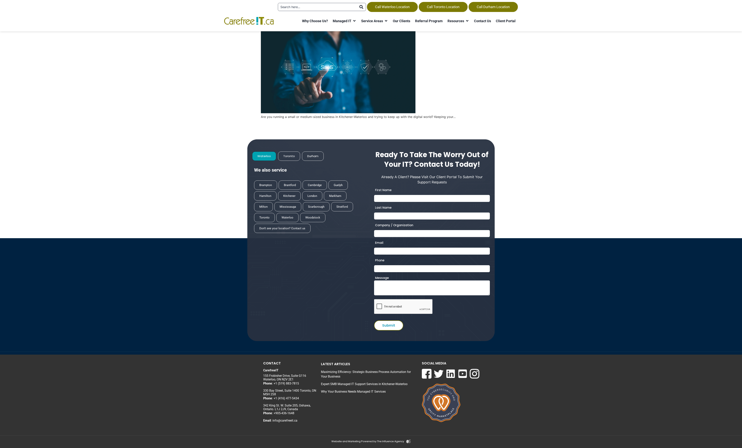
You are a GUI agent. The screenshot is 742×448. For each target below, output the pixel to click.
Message (382, 278)
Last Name (383, 208)
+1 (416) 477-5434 (286, 398)
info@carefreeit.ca (284, 420)
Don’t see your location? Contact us (282, 228)
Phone (379, 260)
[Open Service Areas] (386, 21)
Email (379, 243)
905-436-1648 (284, 413)
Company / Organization (394, 225)
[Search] (361, 7)
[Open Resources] (467, 21)
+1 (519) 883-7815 (286, 383)
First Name (383, 190)
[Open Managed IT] (354, 21)
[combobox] (317, 7)
